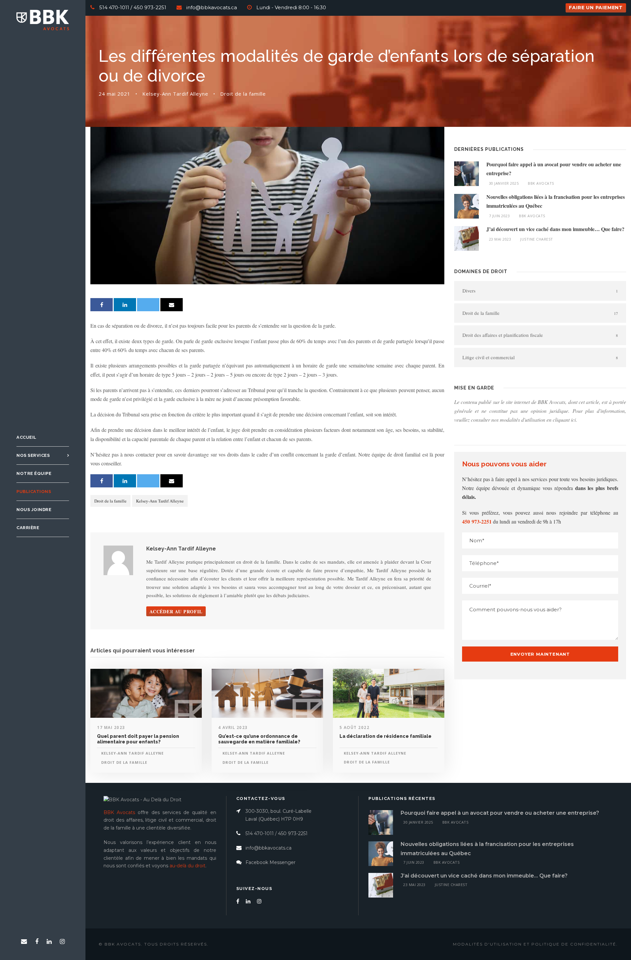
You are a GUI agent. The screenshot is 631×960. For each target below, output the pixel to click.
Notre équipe (33, 473)
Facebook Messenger (270, 862)
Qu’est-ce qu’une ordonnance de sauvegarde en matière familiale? (259, 739)
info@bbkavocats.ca (211, 7)
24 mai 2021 (114, 93)
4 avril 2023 (233, 727)
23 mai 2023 (500, 239)
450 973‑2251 (477, 521)
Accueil (26, 437)
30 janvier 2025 (504, 183)
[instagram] (62, 941)
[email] (24, 941)
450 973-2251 (149, 7)
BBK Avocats (541, 183)
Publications (33, 491)
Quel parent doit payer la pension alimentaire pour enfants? (138, 739)
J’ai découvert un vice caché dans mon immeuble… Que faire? (555, 229)
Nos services (33, 455)
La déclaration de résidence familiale (385, 736)
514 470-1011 (114, 7)
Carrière (27, 527)
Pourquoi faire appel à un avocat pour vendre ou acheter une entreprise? (500, 813)
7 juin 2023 (499, 215)
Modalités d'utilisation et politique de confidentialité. (535, 944)
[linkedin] (49, 941)
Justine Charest (536, 239)
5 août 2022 (354, 727)
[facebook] (36, 941)
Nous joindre (33, 509)
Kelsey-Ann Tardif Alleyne (175, 93)
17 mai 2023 (111, 727)
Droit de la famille (243, 93)
